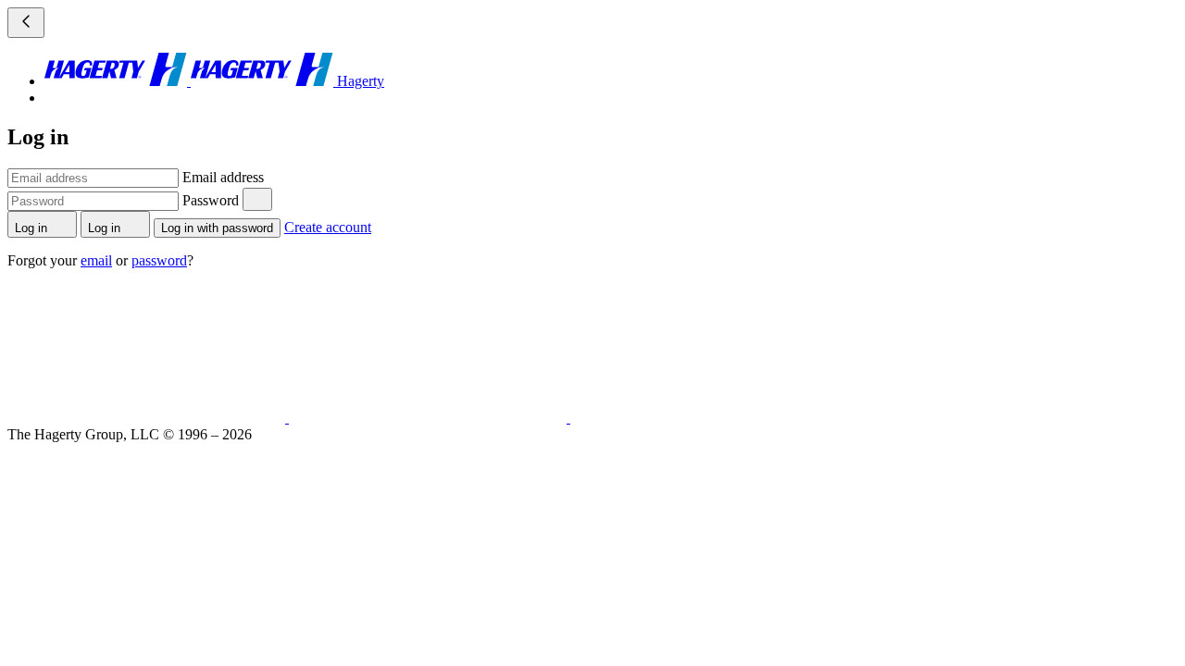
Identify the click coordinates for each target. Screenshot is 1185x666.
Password (210, 200)
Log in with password (217, 228)
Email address (223, 177)
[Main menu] (25, 22)
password (159, 260)
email (96, 260)
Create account (327, 227)
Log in (33, 228)
